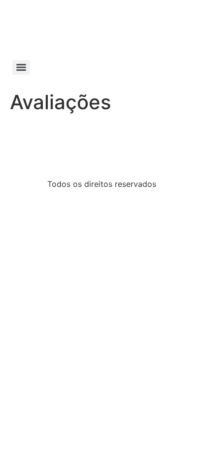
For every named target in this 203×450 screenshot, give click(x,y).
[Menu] (21, 67)
